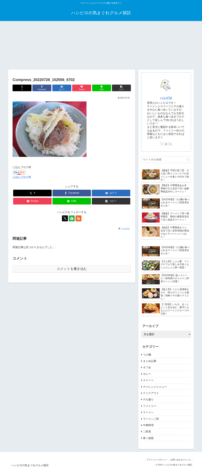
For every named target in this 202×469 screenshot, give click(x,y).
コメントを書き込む (72, 269)
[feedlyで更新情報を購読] (72, 218)
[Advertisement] (101, 45)
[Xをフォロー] (65, 218)
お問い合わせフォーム (180, 460)
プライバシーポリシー (157, 460)
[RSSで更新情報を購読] (78, 218)
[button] (121, 88)
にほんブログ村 (22, 177)
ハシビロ (166, 98)
